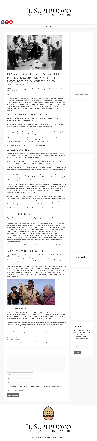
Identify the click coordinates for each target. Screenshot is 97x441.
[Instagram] (7, 22)
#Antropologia (12, 339)
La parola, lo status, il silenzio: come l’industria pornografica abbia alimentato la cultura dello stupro (33, 341)
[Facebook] (3, 22)
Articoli (47, 26)
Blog (17, 337)
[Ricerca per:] (82, 262)
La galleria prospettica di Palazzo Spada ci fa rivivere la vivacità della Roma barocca (29, 342)
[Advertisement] (82, 57)
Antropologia (11, 337)
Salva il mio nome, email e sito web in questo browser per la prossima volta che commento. (34, 386)
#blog (17, 339)
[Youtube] (11, 22)
